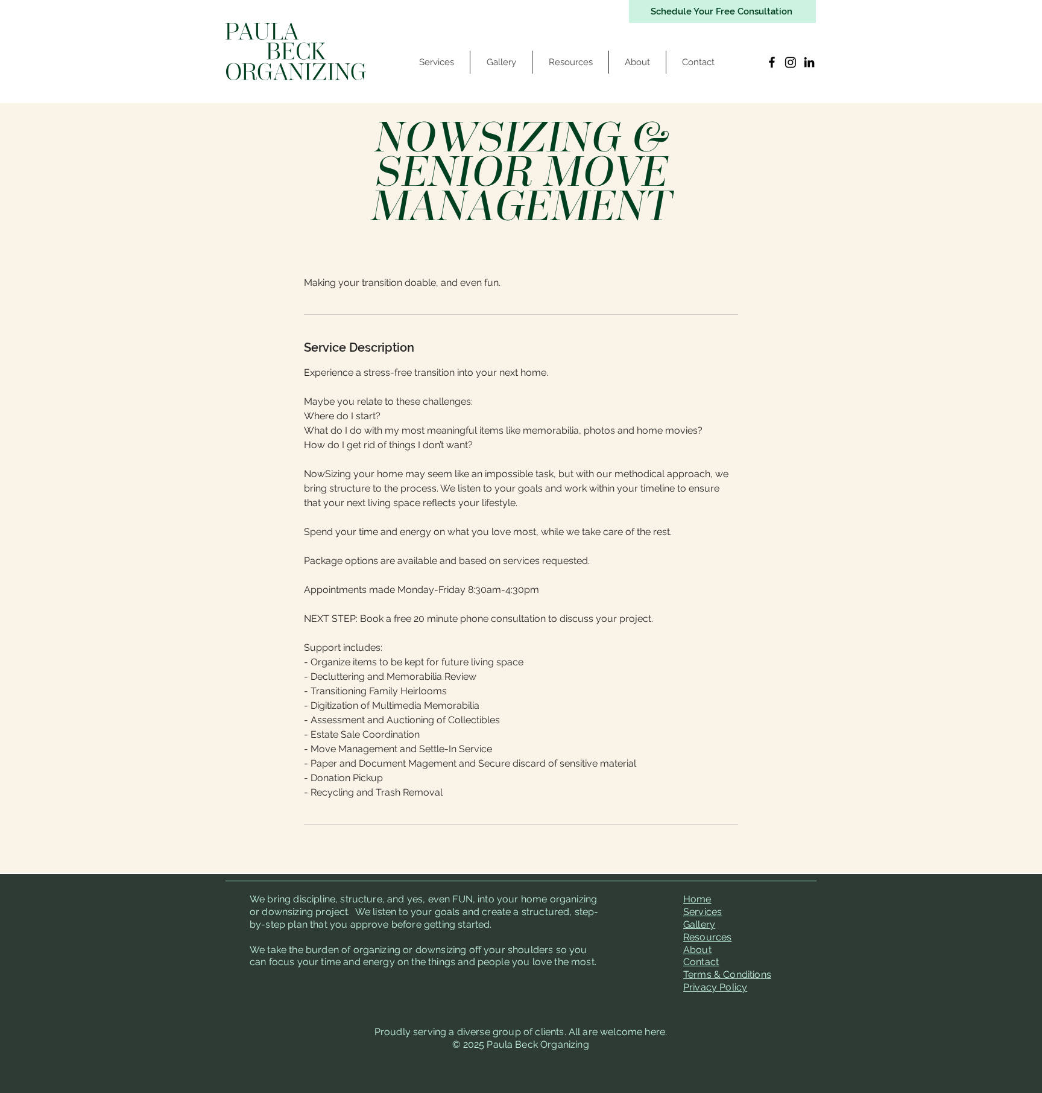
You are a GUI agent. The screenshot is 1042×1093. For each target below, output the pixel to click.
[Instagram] (790, 62)
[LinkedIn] (809, 62)
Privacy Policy (715, 987)
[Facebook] (772, 62)
